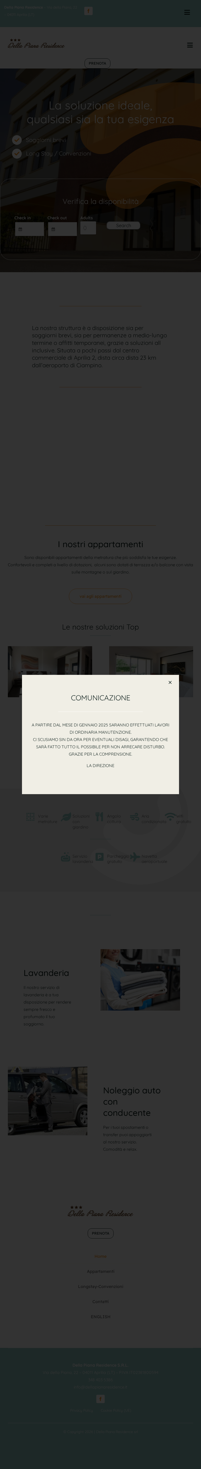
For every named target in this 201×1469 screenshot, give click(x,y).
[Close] (170, 682)
